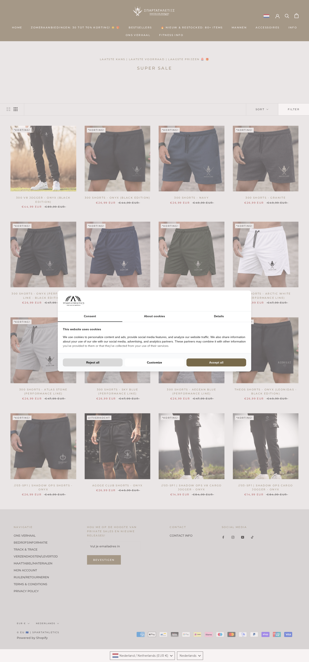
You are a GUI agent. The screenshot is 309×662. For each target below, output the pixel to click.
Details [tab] (219, 316)
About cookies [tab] (154, 316)
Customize (154, 362)
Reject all (92, 362)
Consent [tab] (90, 316)
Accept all (216, 362)
